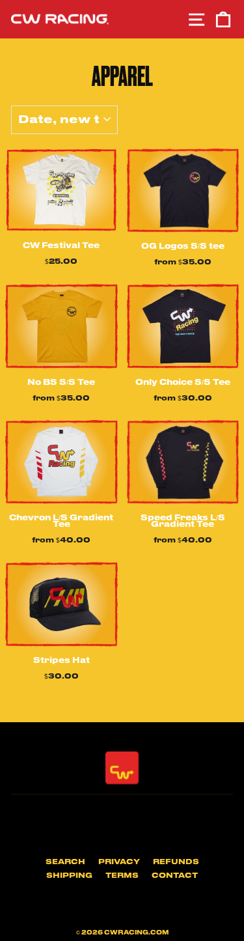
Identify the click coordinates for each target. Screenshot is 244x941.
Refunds (176, 862)
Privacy (119, 862)
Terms (122, 876)
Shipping (69, 876)
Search (65, 862)
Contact (175, 876)
